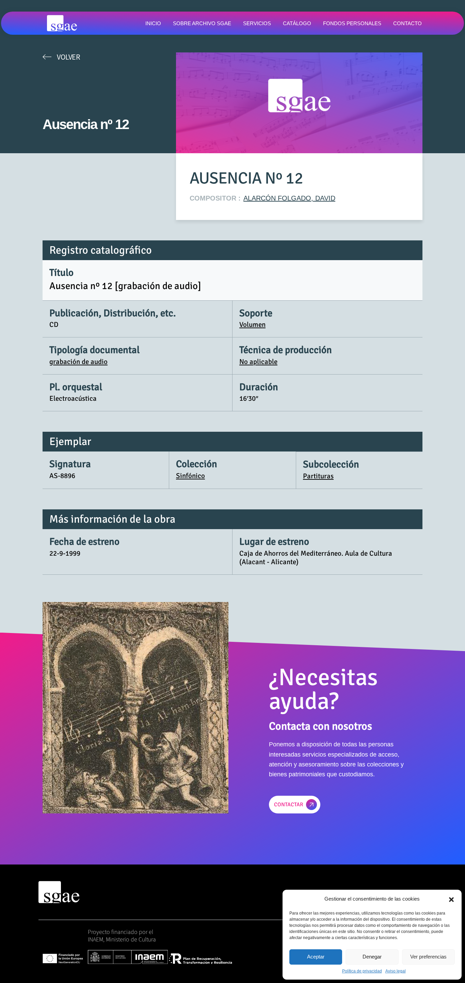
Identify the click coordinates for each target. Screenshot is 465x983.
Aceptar (315, 957)
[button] (451, 898)
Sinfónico (190, 475)
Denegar (372, 957)
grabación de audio (78, 361)
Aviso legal (395, 971)
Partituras (318, 476)
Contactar (288, 804)
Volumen (252, 324)
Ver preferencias (428, 957)
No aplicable (258, 361)
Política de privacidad (362, 971)
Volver (68, 56)
